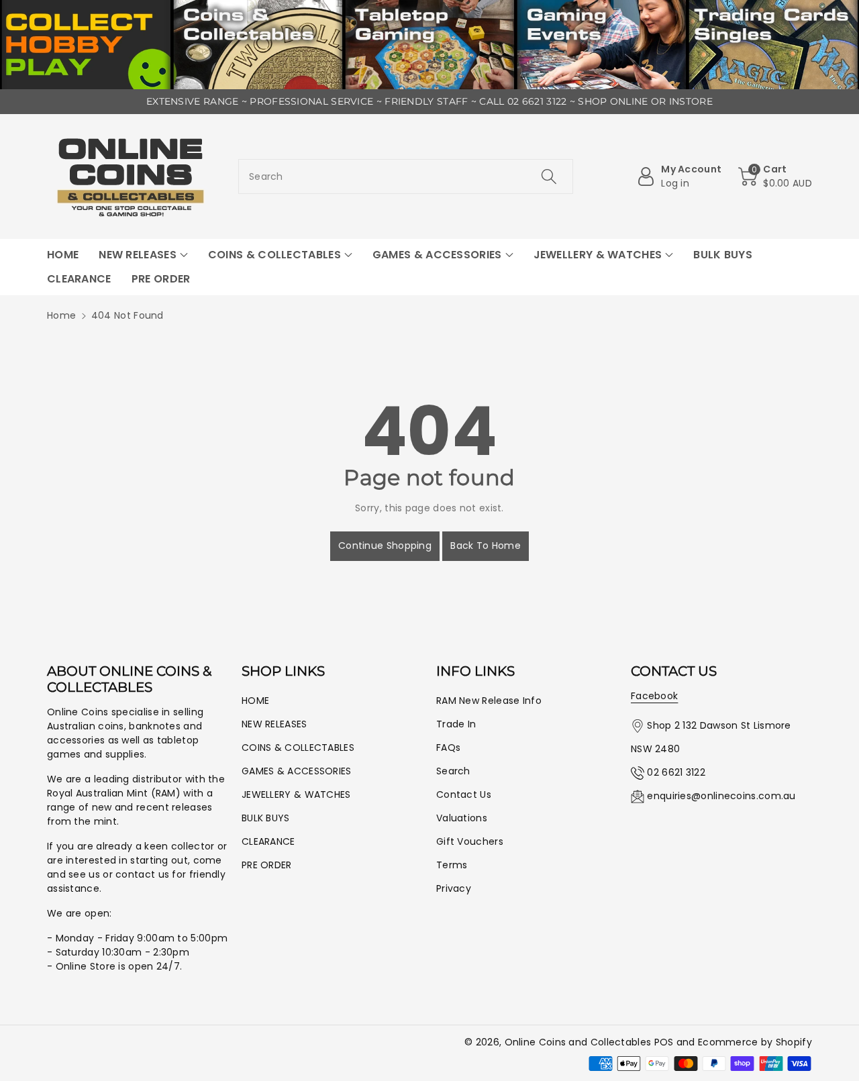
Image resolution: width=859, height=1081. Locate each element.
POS (664, 1042)
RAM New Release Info (489, 700)
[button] (775, 176)
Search (453, 771)
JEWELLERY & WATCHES (296, 794)
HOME (255, 700)
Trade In (456, 724)
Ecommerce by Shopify (755, 1042)
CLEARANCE (268, 841)
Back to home (485, 545)
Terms (452, 865)
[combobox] (405, 176)
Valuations (461, 818)
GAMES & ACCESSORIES (297, 771)
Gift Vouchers (469, 841)
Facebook (654, 696)
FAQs (448, 747)
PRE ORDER (267, 865)
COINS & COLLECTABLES (298, 747)
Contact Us (463, 794)
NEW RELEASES (274, 724)
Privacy (453, 888)
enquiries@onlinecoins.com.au (721, 796)
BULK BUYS (266, 818)
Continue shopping (385, 545)
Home (61, 315)
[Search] (548, 176)
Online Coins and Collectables (578, 1042)
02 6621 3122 (676, 772)
